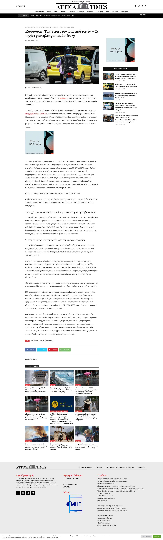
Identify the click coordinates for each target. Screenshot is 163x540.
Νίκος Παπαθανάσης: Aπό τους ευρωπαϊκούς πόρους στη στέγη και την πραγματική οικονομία (59, 16)
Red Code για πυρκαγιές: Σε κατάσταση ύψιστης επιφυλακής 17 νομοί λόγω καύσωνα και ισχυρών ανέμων (36, 447)
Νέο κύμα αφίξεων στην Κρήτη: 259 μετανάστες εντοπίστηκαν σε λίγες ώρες (126, 95)
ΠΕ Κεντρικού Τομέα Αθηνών (59, 411)
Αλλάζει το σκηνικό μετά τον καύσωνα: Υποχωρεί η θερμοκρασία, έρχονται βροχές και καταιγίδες (36, 417)
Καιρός (28, 385)
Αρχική (27, 27)
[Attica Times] (31, 466)
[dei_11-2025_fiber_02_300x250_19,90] (62, 142)
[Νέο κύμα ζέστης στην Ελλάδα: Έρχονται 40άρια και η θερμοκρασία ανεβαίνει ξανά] (36, 378)
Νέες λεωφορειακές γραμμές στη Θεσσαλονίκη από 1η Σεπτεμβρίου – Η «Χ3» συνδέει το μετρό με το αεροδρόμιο (126, 118)
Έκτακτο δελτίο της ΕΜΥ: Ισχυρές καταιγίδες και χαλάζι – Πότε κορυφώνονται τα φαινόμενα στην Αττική (86, 391)
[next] (144, 15)
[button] (21, 6)
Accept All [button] (157, 537)
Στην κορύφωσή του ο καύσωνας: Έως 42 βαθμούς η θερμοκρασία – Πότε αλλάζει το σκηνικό (61, 447)
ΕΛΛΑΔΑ (32, 27)
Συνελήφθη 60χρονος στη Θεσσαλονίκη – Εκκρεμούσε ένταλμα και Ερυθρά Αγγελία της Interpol (126, 106)
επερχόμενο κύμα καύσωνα (36, 113)
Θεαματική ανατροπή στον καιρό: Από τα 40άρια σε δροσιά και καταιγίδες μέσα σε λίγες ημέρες (86, 447)
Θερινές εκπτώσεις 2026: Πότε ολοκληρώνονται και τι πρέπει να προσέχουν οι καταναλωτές (125, 76)
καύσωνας (49, 340)
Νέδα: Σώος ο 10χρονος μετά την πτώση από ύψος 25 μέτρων (126, 85)
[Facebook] (135, 5)
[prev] (141, 15)
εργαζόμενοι (34, 340)
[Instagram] (138, 5)
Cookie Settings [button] (146, 537)
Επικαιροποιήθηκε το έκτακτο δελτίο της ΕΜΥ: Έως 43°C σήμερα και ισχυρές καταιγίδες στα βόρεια (86, 417)
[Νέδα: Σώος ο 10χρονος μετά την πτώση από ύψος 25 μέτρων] (108, 86)
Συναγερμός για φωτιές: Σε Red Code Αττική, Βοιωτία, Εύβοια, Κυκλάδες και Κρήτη (61, 390)
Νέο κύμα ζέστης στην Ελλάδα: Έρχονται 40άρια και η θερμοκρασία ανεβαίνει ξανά (35, 390)
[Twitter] (142, 5)
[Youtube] (145, 5)
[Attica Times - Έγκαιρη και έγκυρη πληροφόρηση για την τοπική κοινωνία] (81, 5)
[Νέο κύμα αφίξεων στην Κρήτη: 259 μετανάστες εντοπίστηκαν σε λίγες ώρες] (108, 96)
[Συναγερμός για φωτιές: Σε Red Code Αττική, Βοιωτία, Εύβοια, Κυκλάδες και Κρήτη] (62, 378)
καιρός (42, 340)
